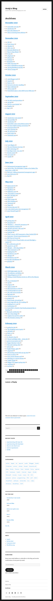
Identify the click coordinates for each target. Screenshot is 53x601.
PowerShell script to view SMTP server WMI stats (20, 90)
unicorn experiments (12, 448)
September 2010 (11, 96)
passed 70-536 (11, 246)
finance (17, 469)
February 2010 (11, 323)
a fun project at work (13, 193)
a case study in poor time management (18, 209)
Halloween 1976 (11, 191)
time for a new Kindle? (13, 104)
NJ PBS (8, 449)
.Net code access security (14, 292)
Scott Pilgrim (11, 145)
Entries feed (10, 541)
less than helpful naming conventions (17, 125)
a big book (10, 350)
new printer (10, 222)
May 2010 (9, 182)
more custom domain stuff (14, 356)
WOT (21, 483)
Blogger (31, 463)
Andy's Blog (11, 8)
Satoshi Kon (10, 28)
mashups (9, 59)
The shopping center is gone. (15, 329)
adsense (9, 346)
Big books (10, 294)
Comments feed (11, 543)
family (11, 469)
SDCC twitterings (11, 149)
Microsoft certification (13, 312)
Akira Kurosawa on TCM (13, 288)
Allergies (9, 255)
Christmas (9, 466)
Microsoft (8, 475)
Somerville (23, 480)
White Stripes (11, 199)
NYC (32, 475)
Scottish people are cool (13, 290)
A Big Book (10, 55)
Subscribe (9, 570)
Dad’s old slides (11, 195)
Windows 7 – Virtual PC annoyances (17, 224)
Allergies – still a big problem (15, 248)
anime (7, 463)
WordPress (10, 189)
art (16, 463)
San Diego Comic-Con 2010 (14, 151)
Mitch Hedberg (11, 201)
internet (24, 472)
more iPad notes (11, 174)
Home (7, 581)
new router (10, 154)
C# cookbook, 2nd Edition (14, 273)
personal (8, 478)
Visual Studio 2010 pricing (14, 300)
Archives (7, 588)
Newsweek (10, 61)
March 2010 (10, 267)
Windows (8, 483)
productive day (11, 327)
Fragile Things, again (13, 348)
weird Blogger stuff (12, 79)
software (16, 480)
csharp (20, 466)
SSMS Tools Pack (11, 63)
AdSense (9, 57)
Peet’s (8, 514)
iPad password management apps (16, 166)
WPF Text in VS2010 (12, 238)
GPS (8, 42)
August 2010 (10, 114)
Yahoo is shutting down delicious (16, 32)
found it (9, 81)
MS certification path (13, 244)
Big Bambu (10, 187)
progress (9, 284)
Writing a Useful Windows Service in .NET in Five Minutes (23, 277)
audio (26, 463)
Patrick (9, 197)
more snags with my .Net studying (16, 302)
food (22, 469)
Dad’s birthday (11, 129)
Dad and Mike (11, 119)
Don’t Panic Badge (12, 313)
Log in (8, 539)
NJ (28, 475)
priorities (9, 261)
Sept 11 (9, 108)
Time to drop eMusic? (13, 52)
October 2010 (10, 75)
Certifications (11, 306)
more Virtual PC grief (13, 211)
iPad (8, 176)
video (32, 480)
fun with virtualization (13, 259)
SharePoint (9, 480)
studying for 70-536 (12, 304)
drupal (26, 466)
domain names (11, 152)
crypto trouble (11, 286)
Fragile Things (11, 360)
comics (15, 466)
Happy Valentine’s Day (13, 343)
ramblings (10, 364)
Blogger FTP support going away (16, 362)
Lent (8, 335)
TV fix (8, 54)
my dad (9, 102)
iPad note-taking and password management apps (21, 172)
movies (15, 475)
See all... (7, 526)
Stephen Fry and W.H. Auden (15, 315)
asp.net (21, 463)
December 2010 (11, 23)
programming (21, 478)
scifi (31, 478)
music (20, 475)
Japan (29, 472)
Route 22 (9, 83)
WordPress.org (11, 545)
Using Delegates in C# (13, 275)
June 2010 (9, 162)
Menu (45, 9)
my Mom (9, 366)
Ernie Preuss (10, 44)
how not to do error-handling (15, 85)
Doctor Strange (11, 69)
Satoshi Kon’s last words (14, 118)
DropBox (9, 106)
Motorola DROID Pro (12, 50)
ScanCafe (9, 232)
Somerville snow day (13, 26)
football (27, 469)
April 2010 (9, 217)
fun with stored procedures (14, 100)
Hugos (9, 205)
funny (32, 469)
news (24, 475)
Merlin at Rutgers (12, 230)
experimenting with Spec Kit (14, 442)
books (37, 463)
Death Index (10, 133)
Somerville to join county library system (18, 123)
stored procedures (12, 127)
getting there (11, 220)
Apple (12, 463)
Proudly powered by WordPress (19, 596)
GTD (7, 472)
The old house (11, 131)
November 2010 (11, 38)
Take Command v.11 (12, 249)
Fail (8, 282)
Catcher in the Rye (12, 296)
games (37, 469)
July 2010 (9, 141)
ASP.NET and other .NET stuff (15, 228)
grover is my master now (14, 341)
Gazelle (9, 156)
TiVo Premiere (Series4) (13, 317)
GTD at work (10, 88)
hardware (12, 472)
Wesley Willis (10, 520)
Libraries (9, 46)
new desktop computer (13, 226)
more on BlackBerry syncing (15, 65)
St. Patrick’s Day (11, 337)
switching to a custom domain (15, 358)
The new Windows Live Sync (15, 147)
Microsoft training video (13, 344)
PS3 (28, 478)
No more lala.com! (12, 207)
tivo (28, 480)
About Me (8, 584)
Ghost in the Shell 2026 (13, 446)
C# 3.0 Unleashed (12, 280)
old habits (10, 331)
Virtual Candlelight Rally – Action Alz (17, 339)
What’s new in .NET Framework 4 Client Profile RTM (21, 234)
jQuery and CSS (11, 185)
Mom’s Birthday (11, 87)
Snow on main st (11, 354)
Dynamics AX (32, 466)
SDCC (35, 478)
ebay (7, 469)
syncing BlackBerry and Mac (15, 67)
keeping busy (11, 251)
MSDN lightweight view (13, 271)
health (18, 472)
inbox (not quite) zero (13, 509)
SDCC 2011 (10, 48)
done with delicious (12, 30)
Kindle (34, 472)
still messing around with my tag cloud (17, 352)
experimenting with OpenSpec (15, 444)
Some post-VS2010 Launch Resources (17, 236)
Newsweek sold (11, 135)
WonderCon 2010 (12, 253)
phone (14, 478)
